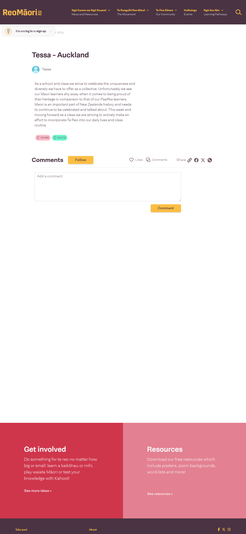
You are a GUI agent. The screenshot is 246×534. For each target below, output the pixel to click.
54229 (61, 138)
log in (28, 31)
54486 (44, 138)
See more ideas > (38, 490)
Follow (80, 160)
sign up (41, 31)
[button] (91, 12)
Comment (166, 208)
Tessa (46, 69)
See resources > (160, 493)
